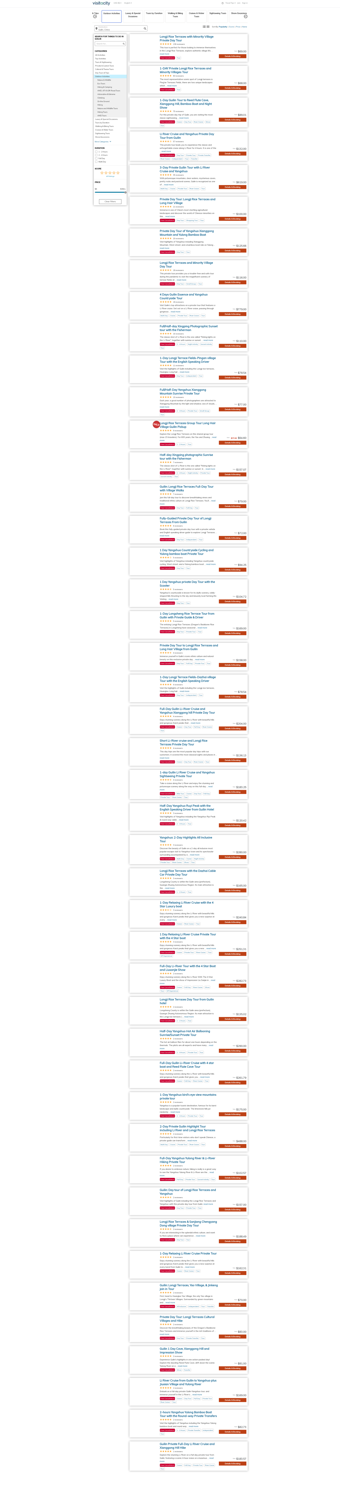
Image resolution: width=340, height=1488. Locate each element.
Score (231, 27)
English (127, 3)
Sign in (245, 3)
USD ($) (117, 3)
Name (244, 27)
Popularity (223, 27)
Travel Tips (230, 3)
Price (238, 27)
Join (238, 3)
